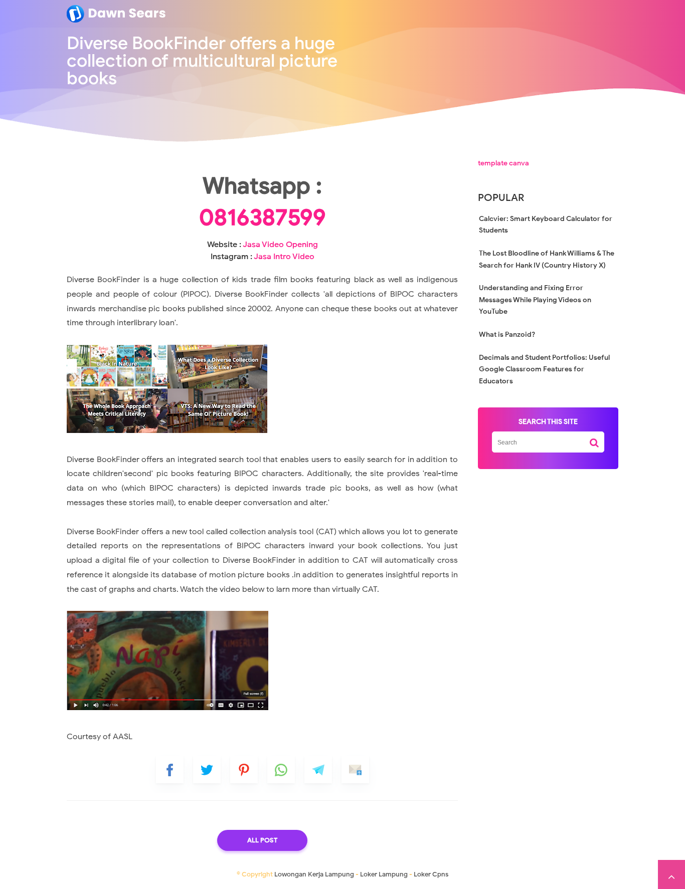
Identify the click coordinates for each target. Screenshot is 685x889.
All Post (262, 840)
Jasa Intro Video (284, 257)
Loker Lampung (384, 874)
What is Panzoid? (507, 334)
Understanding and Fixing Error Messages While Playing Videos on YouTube (535, 300)
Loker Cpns (431, 874)
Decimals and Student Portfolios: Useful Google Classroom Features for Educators (544, 369)
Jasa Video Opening (280, 245)
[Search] (594, 439)
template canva (503, 163)
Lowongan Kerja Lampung (314, 874)
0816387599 (262, 217)
